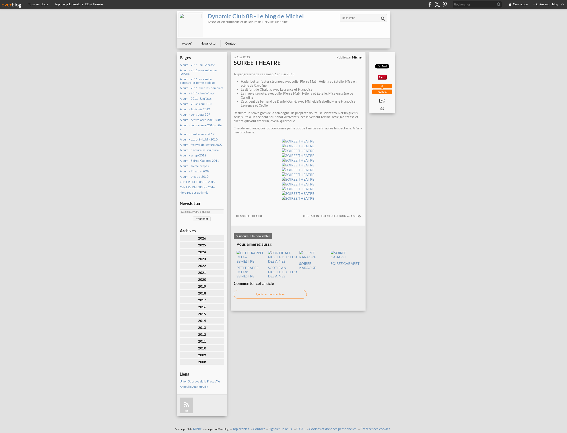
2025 (202, 245)
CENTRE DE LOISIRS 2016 (197, 187)
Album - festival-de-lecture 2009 (201, 144)
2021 (202, 273)
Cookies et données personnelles (333, 429)
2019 (202, 286)
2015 (202, 314)
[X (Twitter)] (437, 4)
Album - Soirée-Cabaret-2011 (199, 160)
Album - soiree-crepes (194, 166)
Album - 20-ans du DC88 (196, 104)
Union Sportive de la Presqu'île (200, 381)
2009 (202, 355)
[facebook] (430, 4)
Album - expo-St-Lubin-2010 (198, 139)
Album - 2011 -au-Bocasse (197, 65)
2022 (202, 266)
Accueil (187, 43)
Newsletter (209, 43)
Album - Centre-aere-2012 (197, 134)
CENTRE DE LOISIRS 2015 (197, 182)
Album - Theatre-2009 (195, 171)
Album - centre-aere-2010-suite (200, 120)
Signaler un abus (281, 429)
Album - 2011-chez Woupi (197, 93)
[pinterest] (444, 4)
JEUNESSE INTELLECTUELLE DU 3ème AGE (330, 216)
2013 (202, 328)
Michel (198, 429)
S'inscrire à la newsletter (253, 236)
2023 (202, 259)
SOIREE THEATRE (257, 62)
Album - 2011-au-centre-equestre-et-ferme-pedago (197, 80)
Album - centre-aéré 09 (195, 114)
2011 (202, 341)
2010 (202, 348)
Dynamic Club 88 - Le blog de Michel (256, 16)
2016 (202, 307)
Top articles (240, 429)
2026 (202, 238)
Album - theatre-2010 (194, 176)
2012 (202, 334)
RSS (186, 411)
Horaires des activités (194, 192)
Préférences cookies (375, 429)
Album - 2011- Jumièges (196, 98)
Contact (231, 43)
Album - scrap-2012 (193, 155)
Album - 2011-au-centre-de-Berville (198, 72)
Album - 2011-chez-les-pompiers (201, 88)
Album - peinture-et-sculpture (199, 150)
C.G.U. (300, 429)
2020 (202, 279)
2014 (202, 321)
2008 (202, 362)
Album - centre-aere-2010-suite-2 (201, 127)
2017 (202, 300)
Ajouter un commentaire (270, 294)
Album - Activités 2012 (195, 109)
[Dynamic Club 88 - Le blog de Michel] (190, 24)
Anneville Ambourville (194, 386)
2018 (202, 293)
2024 (202, 252)
